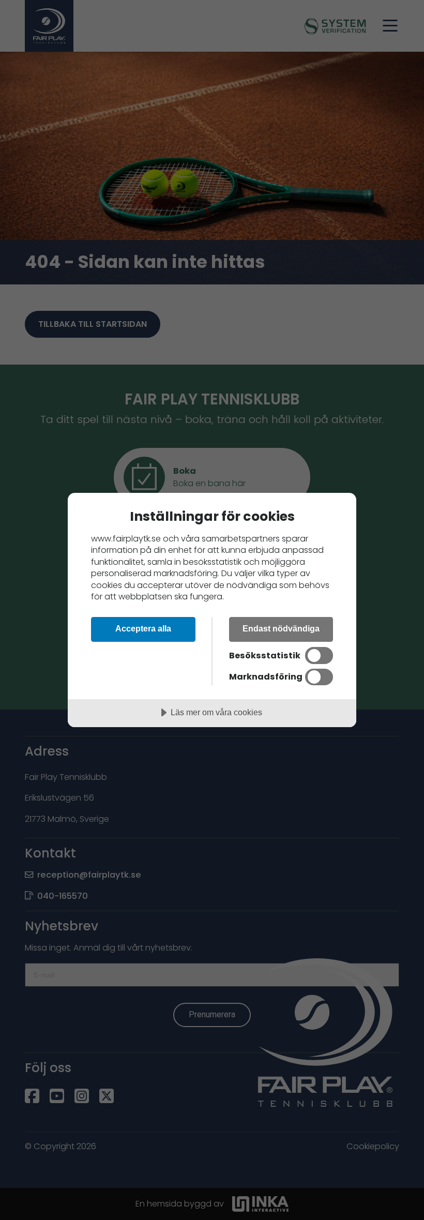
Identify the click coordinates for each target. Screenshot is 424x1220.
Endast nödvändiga (281, 628)
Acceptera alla (143, 628)
